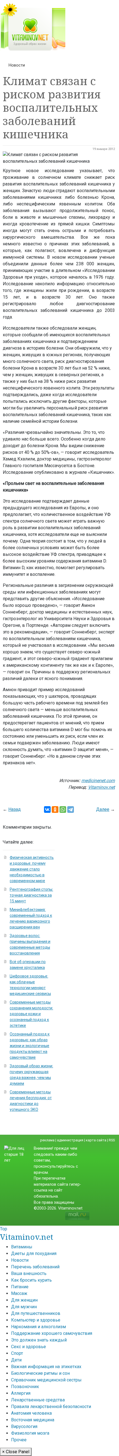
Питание (20, 1286)
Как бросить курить (31, 1280)
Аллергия (20, 1393)
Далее (102, 809)
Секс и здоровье (28, 1346)
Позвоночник (25, 1386)
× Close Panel (15, 1451)
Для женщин (24, 1300)
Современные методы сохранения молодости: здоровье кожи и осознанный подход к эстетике (31, 1014)
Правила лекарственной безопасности (51, 1406)
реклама (47, 1140)
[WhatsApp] (63, 809)
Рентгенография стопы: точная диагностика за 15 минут (31, 895)
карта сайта (96, 1140)
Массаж (19, 1293)
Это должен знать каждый (39, 1340)
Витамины (21, 1246)
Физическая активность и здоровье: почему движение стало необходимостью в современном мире (32, 869)
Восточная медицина (32, 1419)
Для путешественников (35, 1313)
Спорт (17, 1353)
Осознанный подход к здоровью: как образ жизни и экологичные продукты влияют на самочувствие (30, 1046)
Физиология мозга (30, 1433)
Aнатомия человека (31, 1413)
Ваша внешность (28, 1273)
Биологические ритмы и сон (40, 1373)
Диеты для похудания (33, 1253)
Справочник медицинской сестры (46, 1380)
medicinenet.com (98, 780)
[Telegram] (70, 809)
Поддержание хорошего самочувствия (51, 1333)
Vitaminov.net (101, 787)
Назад (14, 809)
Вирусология (24, 1426)
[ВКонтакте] (47, 809)
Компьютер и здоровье (35, 1320)
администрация (70, 1140)
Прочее (19, 1439)
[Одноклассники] (55, 809)
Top (3, 1228)
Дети (16, 1360)
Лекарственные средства (38, 1399)
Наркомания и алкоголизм (38, 1326)
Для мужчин (24, 1306)
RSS (112, 1140)
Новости (17, 65)
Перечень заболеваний (35, 1266)
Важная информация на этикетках (46, 1366)
